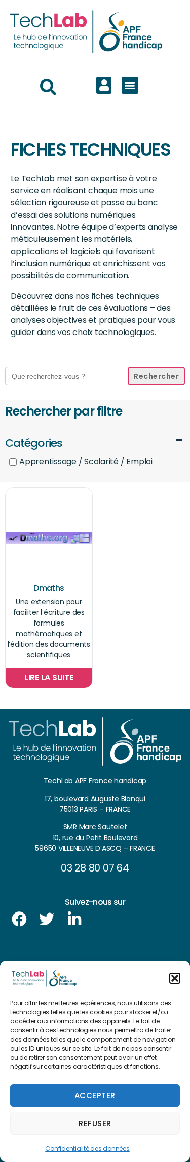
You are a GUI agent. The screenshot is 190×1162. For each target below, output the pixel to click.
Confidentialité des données (87, 1148)
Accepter (95, 1095)
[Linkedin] (74, 919)
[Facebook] (19, 919)
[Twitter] (46, 919)
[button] (175, 978)
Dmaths (48, 588)
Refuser (95, 1123)
